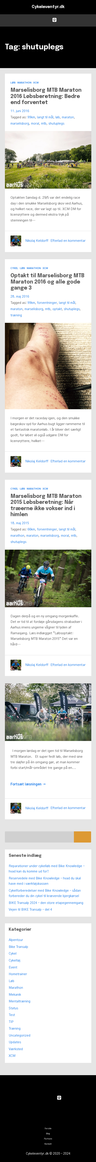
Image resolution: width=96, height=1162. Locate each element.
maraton (68, 117)
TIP (11, 1022)
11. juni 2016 (19, 111)
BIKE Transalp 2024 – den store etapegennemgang (46, 903)
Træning (15, 1028)
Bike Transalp (18, 947)
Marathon (24, 83)
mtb (43, 123)
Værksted (16, 1049)
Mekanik (15, 994)
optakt (57, 309)
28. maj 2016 (19, 296)
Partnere (48, 1139)
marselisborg (19, 123)
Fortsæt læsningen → (28, 784)
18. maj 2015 (19, 523)
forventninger (47, 303)
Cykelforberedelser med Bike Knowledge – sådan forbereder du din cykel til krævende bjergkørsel (45, 893)
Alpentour (16, 940)
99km (31, 117)
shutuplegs (56, 123)
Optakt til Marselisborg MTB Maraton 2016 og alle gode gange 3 (47, 282)
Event (13, 967)
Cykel (14, 268)
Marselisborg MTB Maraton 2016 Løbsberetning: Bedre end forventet (45, 96)
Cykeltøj (14, 960)
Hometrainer (18, 974)
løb (57, 117)
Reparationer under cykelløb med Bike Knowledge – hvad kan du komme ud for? (47, 868)
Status (13, 1008)
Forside (48, 1129)
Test (12, 1015)
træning (16, 315)
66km (31, 529)
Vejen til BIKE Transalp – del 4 (30, 909)
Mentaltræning (19, 1001)
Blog (48, 1134)
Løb (13, 83)
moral (35, 123)
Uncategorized (19, 1035)
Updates (15, 1042)
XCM (36, 83)
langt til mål (45, 117)
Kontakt (48, 1144)
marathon (17, 535)
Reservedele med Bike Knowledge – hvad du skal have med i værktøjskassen (45, 881)
